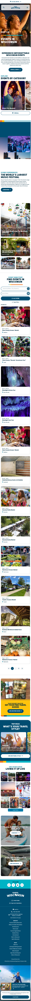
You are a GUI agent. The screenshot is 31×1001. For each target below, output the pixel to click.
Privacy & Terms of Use (15, 959)
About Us (15, 944)
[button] (15, 2)
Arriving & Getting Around (15, 946)
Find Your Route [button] (14, 863)
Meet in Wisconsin (15, 937)
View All (16, 113)
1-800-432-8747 (16, 911)
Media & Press (15, 933)
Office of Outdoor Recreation (15, 924)
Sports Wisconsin (15, 939)
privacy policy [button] (13, 993)
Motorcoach (15, 928)
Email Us (16, 909)
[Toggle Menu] (26, 7)
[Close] (28, 981)
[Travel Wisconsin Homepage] (15, 7)
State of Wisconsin (15, 955)
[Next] (22, 668)
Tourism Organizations (15, 930)
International (15, 935)
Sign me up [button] (15, 833)
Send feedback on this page (15, 917)
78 (18, 668)
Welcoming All (15, 950)
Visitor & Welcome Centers (15, 948)
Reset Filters (16, 302)
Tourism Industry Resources (15, 922)
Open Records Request (15, 952)
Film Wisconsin (15, 926)
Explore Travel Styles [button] (14, 756)
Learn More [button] (6, 189)
